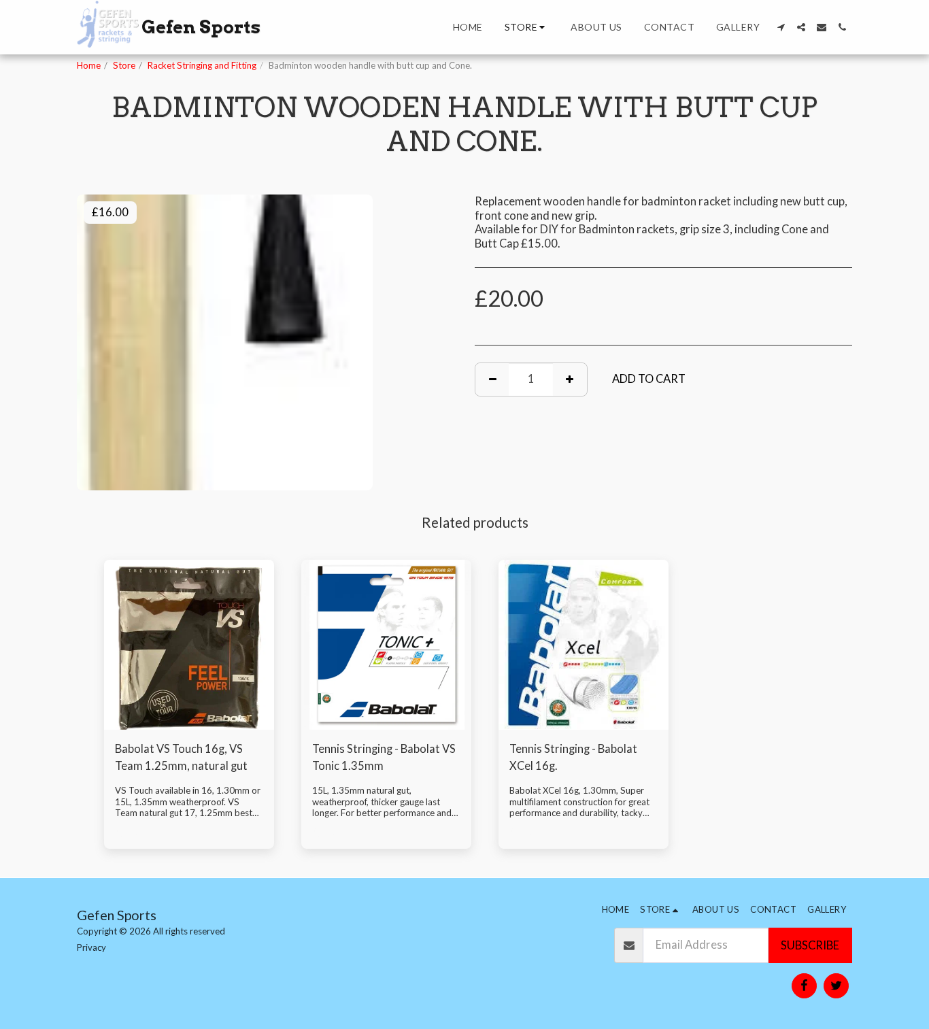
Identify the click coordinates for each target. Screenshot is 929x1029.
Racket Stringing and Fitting (202, 65)
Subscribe (810, 945)
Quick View (189, 722)
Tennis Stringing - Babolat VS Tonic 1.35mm (384, 757)
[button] (780, 27)
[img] (189, 645)
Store (124, 65)
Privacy (91, 947)
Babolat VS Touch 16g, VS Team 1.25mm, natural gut (181, 757)
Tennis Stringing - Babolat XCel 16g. (573, 757)
